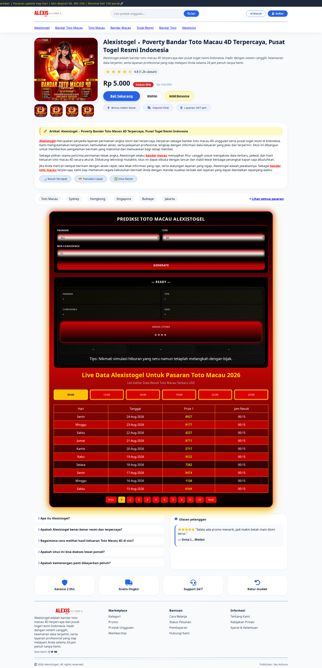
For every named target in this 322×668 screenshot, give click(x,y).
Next (211, 499)
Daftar (279, 13)
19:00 (179, 394)
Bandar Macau (121, 28)
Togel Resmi (145, 28)
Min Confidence (68, 246)
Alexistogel (42, 28)
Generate (161, 265)
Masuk (257, 13)
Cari (192, 13)
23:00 (251, 394)
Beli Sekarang (121, 96)
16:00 (143, 394)
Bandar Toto (167, 28)
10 (199, 499)
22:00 (215, 394)
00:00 (70, 394)
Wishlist (152, 96)
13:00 (106, 394)
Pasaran (63, 230)
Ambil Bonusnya (179, 96)
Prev (111, 499)
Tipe (165, 230)
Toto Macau (96, 28)
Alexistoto (189, 28)
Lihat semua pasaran (267, 199)
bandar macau (156, 155)
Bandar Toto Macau (69, 28)
